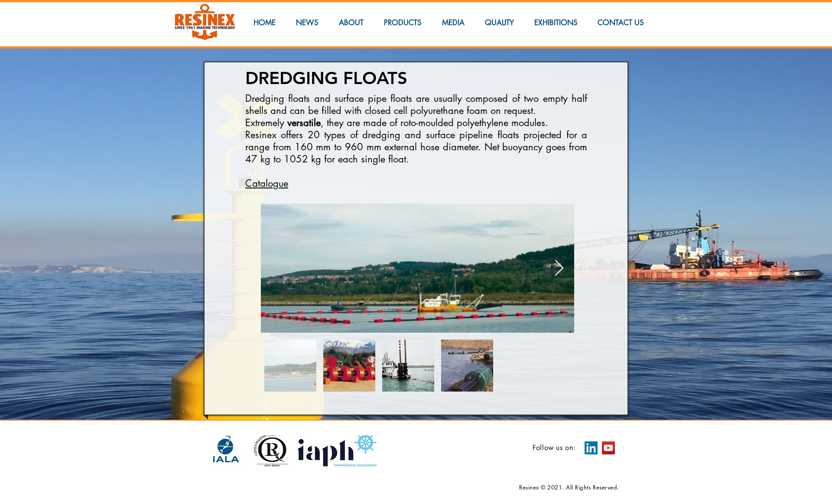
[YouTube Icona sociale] (608, 447)
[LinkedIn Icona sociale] (591, 447)
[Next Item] (559, 268)
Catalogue (266, 183)
